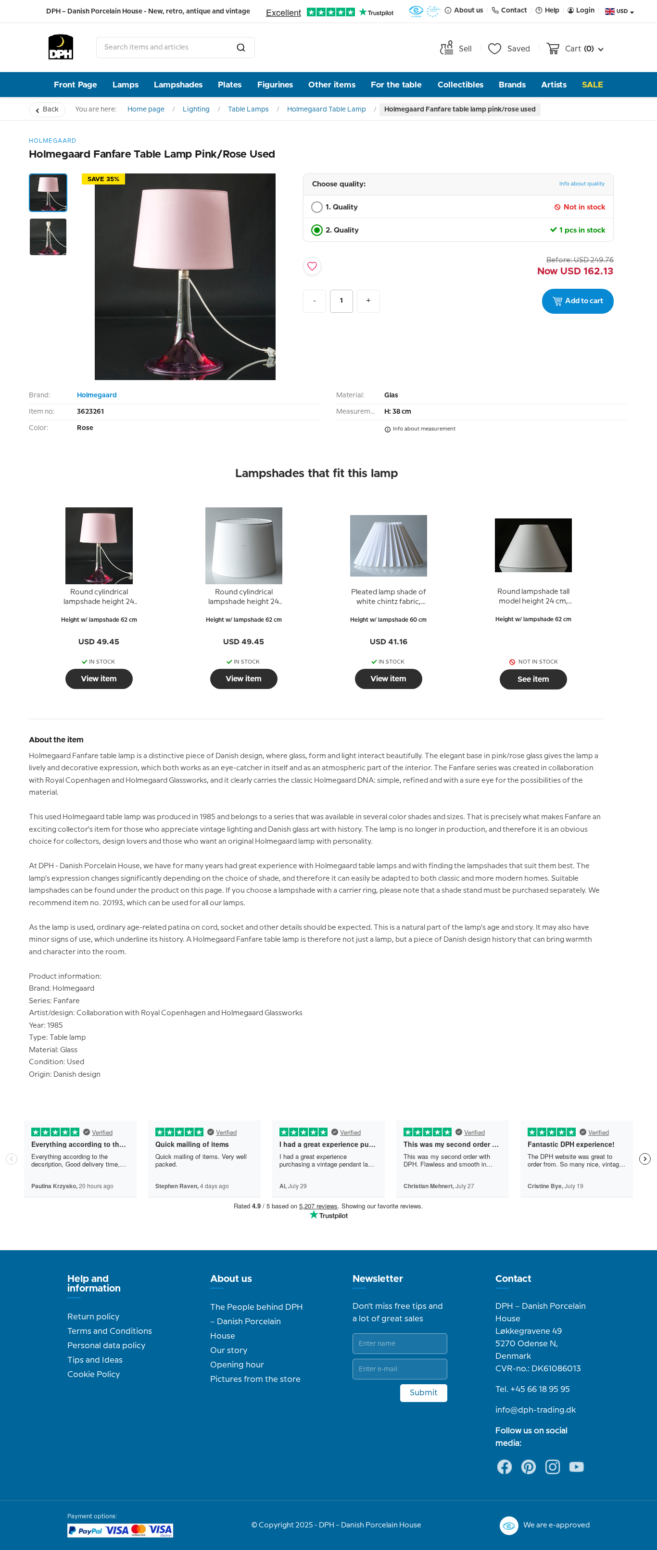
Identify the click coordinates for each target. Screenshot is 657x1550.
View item (99, 679)
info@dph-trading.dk (535, 1410)
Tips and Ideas (95, 1360)
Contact (513, 1279)
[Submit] (241, 47)
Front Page (75, 85)
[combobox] (175, 47)
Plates (229, 85)
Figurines (275, 85)
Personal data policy (106, 1346)
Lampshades (178, 85)
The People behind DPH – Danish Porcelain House (256, 1322)
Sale (592, 85)
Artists (554, 85)
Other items (331, 85)
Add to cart (584, 301)
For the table (396, 85)
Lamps (126, 85)
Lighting (196, 109)
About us (231, 1279)
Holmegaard (97, 395)
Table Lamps (248, 109)
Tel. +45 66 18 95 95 (532, 1389)
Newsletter (378, 1279)
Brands (512, 85)
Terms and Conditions (109, 1331)
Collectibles (460, 85)
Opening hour (237, 1365)
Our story (228, 1350)
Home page (145, 109)
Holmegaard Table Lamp (326, 109)
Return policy (93, 1317)
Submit (424, 1393)
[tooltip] (99, 597)
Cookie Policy (93, 1374)
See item (533, 679)
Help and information (94, 1283)
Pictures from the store (255, 1379)
